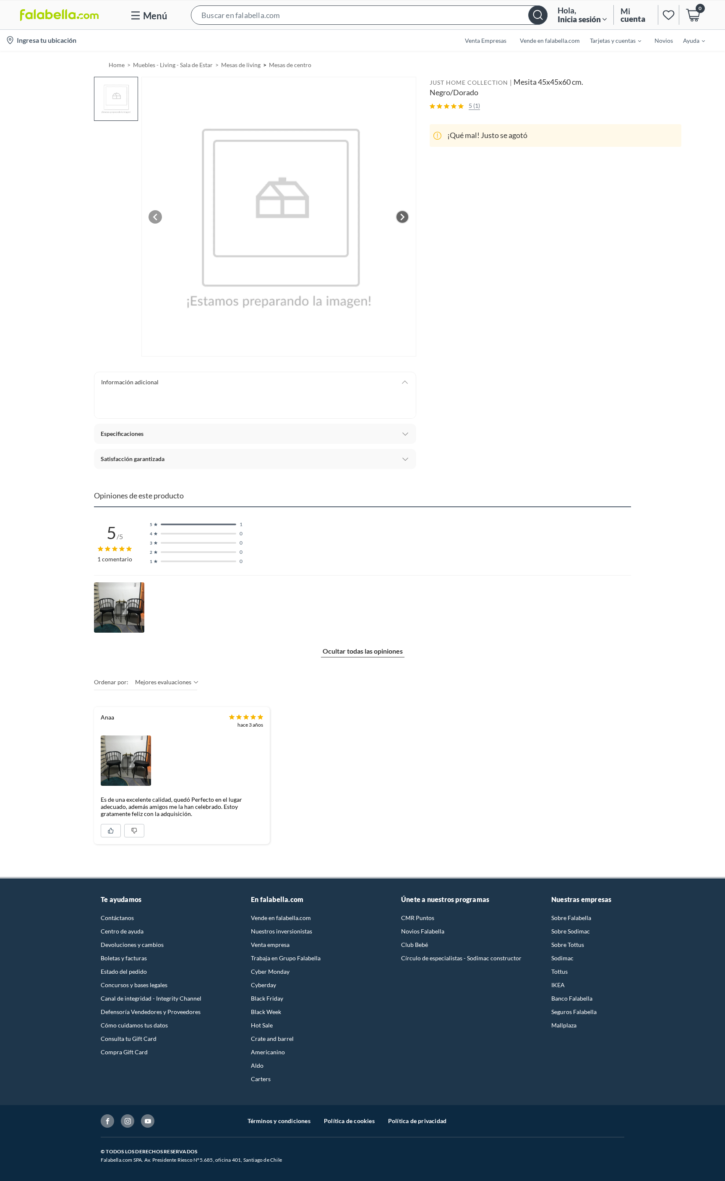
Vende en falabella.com (281, 917)
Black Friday (267, 998)
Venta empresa (270, 944)
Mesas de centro (290, 64)
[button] (369, 14)
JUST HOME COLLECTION (469, 82)
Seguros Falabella (574, 1011)
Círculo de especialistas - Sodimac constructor (461, 958)
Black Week (266, 1011)
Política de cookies (349, 1120)
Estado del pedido (124, 971)
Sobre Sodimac (570, 931)
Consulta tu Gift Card (128, 1038)
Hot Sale (262, 1025)
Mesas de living (241, 64)
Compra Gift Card (124, 1052)
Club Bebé (414, 944)
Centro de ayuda (122, 931)
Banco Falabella (571, 998)
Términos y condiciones (279, 1120)
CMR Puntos (417, 917)
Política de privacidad (417, 1120)
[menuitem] (610, 40)
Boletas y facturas (124, 958)
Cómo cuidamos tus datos (134, 1025)
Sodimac (562, 958)
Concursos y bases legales (134, 984)
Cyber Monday (270, 971)
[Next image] (402, 217)
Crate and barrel (272, 1038)
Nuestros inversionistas (281, 931)
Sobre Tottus (567, 944)
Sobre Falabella (571, 917)
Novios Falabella (422, 931)
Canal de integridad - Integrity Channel (151, 998)
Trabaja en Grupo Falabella (286, 958)
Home (117, 64)
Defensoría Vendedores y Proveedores (151, 1011)
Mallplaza (563, 1025)
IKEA (558, 984)
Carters (261, 1078)
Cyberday (263, 984)
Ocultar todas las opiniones (363, 651)
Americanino (268, 1052)
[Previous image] (155, 217)
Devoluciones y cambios (132, 944)
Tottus (559, 971)
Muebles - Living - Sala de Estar (173, 64)
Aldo (257, 1065)
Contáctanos (117, 917)
